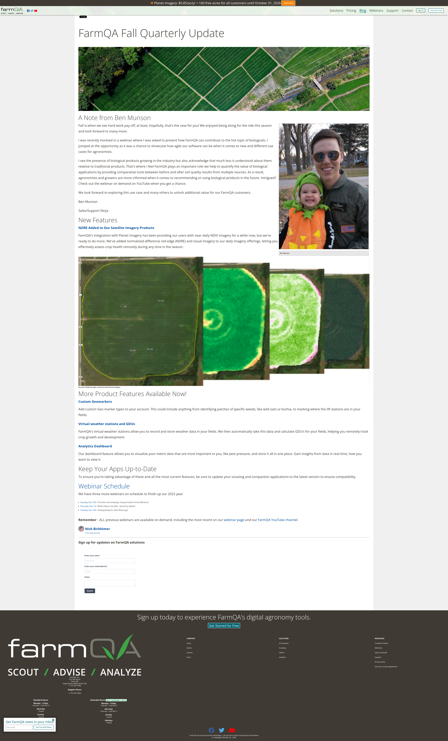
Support (392, 10)
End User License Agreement (386, 666)
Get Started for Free (224, 625)
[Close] (53, 720)
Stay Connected (381, 652)
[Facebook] (29, 11)
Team (189, 643)
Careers (190, 652)
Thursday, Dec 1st (88, 506)
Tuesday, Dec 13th (88, 510)
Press (189, 657)
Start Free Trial (436, 10)
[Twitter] (32, 11)
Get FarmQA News (44, 727)
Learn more (288, 3)
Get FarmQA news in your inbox (30, 722)
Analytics (282, 657)
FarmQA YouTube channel (278, 520)
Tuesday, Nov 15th (88, 502)
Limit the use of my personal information (206, 735)
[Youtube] (36, 11)
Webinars (376, 10)
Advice (281, 652)
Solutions (336, 10)
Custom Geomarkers (95, 401)
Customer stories (381, 643)
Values (189, 648)
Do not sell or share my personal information (241, 735)
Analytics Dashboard (95, 446)
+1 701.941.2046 (74, 685)
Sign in (420, 10)
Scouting (282, 648)
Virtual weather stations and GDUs (106, 424)
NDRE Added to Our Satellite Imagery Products (116, 227)
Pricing (351, 10)
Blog (362, 10)
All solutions (284, 643)
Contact (407, 10)
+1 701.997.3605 (74, 693)
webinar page (234, 520)
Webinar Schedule (104, 486)
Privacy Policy (380, 662)
